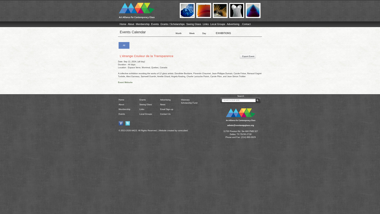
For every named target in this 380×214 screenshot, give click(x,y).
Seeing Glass (193, 24)
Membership (142, 24)
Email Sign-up (166, 109)
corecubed (183, 130)
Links (206, 24)
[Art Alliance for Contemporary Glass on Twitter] (128, 123)
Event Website (125, 82)
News (162, 104)
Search (240, 96)
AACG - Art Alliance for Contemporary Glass (147, 10)
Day (204, 33)
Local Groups (217, 24)
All (124, 45)
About (131, 24)
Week (192, 33)
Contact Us (165, 114)
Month (179, 33)
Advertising (233, 24)
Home (123, 24)
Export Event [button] (247, 56)
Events (155, 24)
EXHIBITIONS (223, 33)
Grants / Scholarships (172, 24)
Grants (142, 100)
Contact (246, 24)
